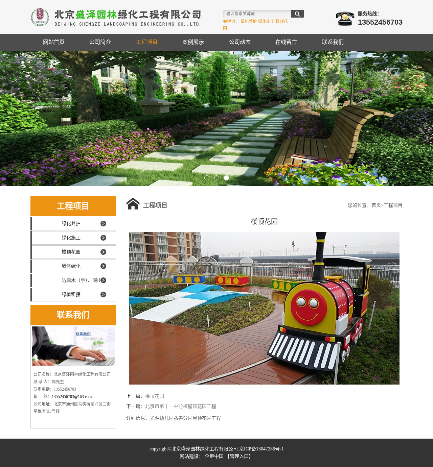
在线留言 (286, 42)
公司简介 (100, 42)
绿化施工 (71, 237)
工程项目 (147, 42)
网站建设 (189, 456)
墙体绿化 (71, 266)
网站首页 (54, 42)
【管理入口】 (239, 456)
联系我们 (333, 42)
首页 (376, 205)
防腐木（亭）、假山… (84, 280)
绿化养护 (71, 223)
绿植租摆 (71, 294)
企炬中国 (214, 456)
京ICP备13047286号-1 (261, 448)
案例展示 (193, 42)
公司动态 (240, 42)
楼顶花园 (71, 251)
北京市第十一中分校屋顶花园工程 (180, 406)
